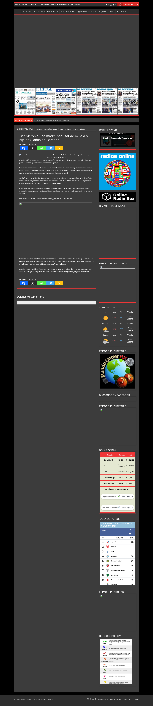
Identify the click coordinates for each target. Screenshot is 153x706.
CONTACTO (123, 12)
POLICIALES (29, 129)
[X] (32, 148)
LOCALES (28, 12)
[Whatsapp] (41, 148)
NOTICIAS (39, 12)
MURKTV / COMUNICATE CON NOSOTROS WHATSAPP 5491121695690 (56, 4)
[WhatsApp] (116, 4)
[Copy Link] (59, 148)
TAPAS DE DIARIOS (69, 12)
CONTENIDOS (53, 12)
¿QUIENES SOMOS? (107, 12)
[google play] (113, 4)
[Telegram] (50, 148)
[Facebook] (106, 4)
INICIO (18, 11)
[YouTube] (111, 4)
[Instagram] (108, 4)
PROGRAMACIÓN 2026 (88, 12)
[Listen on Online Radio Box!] (117, 196)
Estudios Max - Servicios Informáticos (126, 699)
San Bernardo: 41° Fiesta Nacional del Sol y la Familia (51, 120)
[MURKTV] (76, 7)
